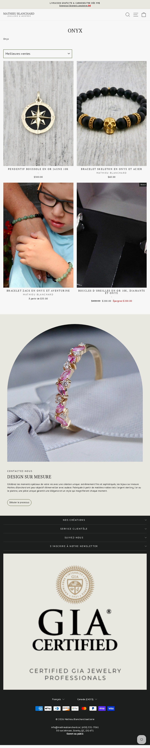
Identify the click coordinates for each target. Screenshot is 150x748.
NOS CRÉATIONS (74, 519)
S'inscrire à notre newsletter (74, 546)
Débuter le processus (19, 502)
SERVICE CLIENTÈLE (74, 528)
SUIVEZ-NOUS (74, 537)
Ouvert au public (75, 733)
